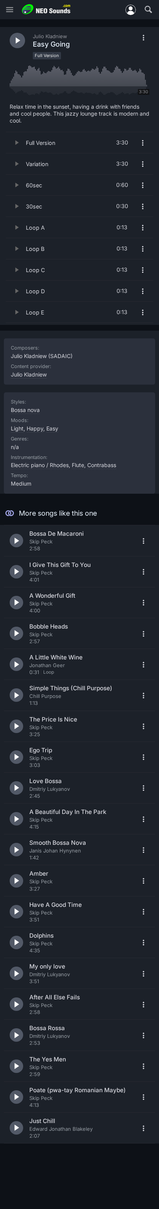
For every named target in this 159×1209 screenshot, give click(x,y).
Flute (78, 465)
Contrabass (101, 465)
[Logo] (46, 9)
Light (17, 428)
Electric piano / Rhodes (40, 465)
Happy (35, 428)
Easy (52, 428)
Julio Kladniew (29, 374)
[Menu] (9, 9)
